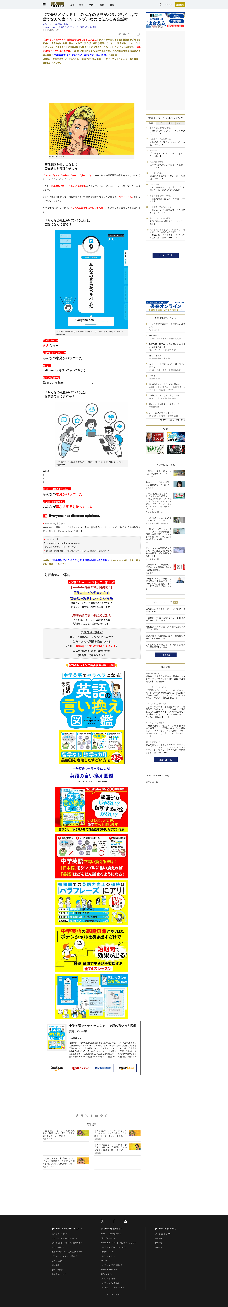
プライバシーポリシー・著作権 (64, 1256)
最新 (151, 123)
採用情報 (158, 1242)
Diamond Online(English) (111, 1233)
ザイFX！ (105, 1260)
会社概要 (158, 1238)
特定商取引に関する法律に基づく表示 (67, 1251)
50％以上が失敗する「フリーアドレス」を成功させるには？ (165, 610)
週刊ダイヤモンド (108, 1238)
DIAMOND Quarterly (109, 1269)
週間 (170, 123)
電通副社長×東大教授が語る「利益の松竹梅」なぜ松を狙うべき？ (165, 637)
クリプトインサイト (109, 1278)
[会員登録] (180, 4)
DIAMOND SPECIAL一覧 (157, 775)
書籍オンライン (107, 1251)
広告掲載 (55, 1265)
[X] (102, 1221)
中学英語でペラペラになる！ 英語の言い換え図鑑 (76, 27)
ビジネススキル (49, 27)
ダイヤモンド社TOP (163, 1233)
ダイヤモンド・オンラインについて (67, 1228)
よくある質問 (57, 1260)
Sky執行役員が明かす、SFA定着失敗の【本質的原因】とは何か (165, 646)
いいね (180, 123)
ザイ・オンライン (108, 1256)
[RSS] (125, 1221)
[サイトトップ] (57, 4)
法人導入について (59, 1274)
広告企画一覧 (152, 782)
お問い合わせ (57, 1269)
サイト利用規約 (58, 1247)
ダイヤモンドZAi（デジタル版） (114, 1247)
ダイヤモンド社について (165, 1228)
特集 (102, 4)
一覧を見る (166, 654)
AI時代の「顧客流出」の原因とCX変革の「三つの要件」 (165, 628)
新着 (72, 4)
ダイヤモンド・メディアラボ (112, 1287)
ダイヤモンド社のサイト (111, 1228)
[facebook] (114, 1221)
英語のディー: (56, 24)
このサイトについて (60, 1233)
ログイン (168, 4)
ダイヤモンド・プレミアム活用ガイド (67, 1242)
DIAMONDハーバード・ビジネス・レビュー (118, 1242)
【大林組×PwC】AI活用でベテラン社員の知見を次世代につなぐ (165, 619)
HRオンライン (107, 1274)
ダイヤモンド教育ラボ (110, 1283)
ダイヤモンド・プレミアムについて (66, 1238)
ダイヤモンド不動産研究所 (111, 1265)
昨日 (161, 123)
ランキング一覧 (165, 255)
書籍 (112, 4)
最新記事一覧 (166, 759)
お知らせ (158, 1247)
